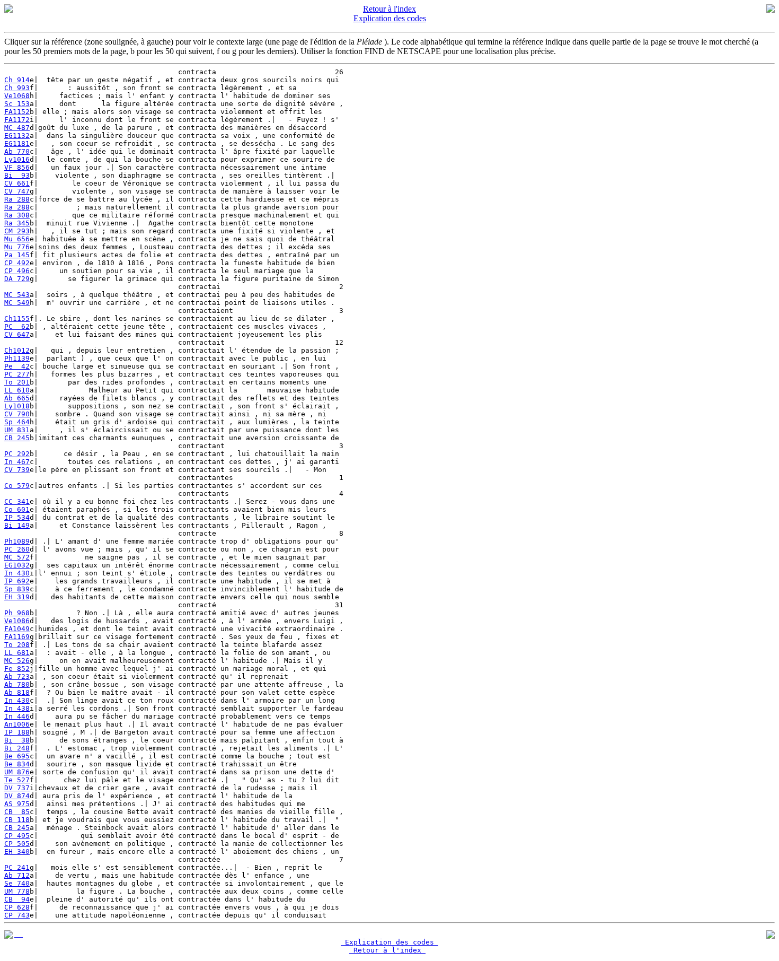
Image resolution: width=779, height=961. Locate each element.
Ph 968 (17, 613)
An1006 (17, 724)
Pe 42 (17, 366)
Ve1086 (17, 621)
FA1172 (17, 120)
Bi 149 (17, 525)
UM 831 (17, 430)
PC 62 (17, 326)
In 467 (17, 462)
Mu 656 (17, 239)
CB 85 (17, 812)
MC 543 (17, 295)
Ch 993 (17, 88)
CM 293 (17, 231)
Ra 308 (17, 215)
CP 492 (17, 263)
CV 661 (17, 183)
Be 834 (17, 764)
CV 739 (17, 470)
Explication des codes (389, 18)
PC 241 (17, 867)
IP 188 (17, 732)
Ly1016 (17, 159)
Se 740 (17, 883)
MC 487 (17, 128)
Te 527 (17, 780)
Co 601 (17, 509)
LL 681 (17, 653)
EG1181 (17, 143)
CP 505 (17, 844)
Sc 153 (17, 104)
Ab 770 (17, 151)
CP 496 (17, 271)
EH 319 (17, 597)
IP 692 (17, 581)
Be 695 (17, 756)
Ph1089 (17, 541)
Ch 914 (17, 80)
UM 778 (17, 891)
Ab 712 (17, 875)
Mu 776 (17, 247)
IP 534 (17, 517)
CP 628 (17, 907)
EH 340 (17, 851)
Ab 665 (17, 398)
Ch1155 (17, 318)
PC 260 (17, 549)
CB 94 (17, 899)
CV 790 (17, 414)
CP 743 (17, 915)
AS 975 (17, 804)
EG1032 (17, 565)
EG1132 (17, 135)
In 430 (17, 573)
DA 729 (17, 279)
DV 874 (17, 796)
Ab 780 (17, 684)
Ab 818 (17, 692)
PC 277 (17, 374)
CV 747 (17, 191)
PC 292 (17, 454)
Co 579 (17, 486)
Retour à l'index (389, 8)
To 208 (17, 645)
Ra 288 (17, 199)
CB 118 (17, 820)
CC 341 (17, 501)
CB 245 (17, 438)
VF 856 (17, 167)
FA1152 (17, 112)
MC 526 (17, 661)
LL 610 (17, 390)
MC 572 (17, 557)
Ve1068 (17, 96)
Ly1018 (17, 406)
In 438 (17, 708)
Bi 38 (17, 740)
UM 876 (17, 772)
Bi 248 (17, 748)
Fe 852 (17, 668)
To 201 (17, 382)
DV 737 (17, 788)
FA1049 (17, 629)
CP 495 (17, 836)
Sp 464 (17, 422)
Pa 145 (17, 255)
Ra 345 (17, 223)
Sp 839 (17, 589)
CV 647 (17, 334)
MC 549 (17, 303)
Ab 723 (17, 676)
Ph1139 (17, 358)
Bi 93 (17, 175)
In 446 (17, 716)
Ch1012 (17, 350)
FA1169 (17, 637)
